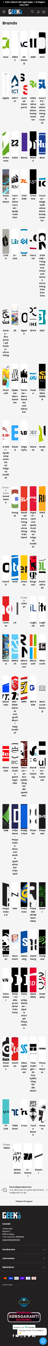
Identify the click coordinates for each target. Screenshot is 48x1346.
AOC (42, 56)
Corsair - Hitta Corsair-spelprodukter (15, 206)
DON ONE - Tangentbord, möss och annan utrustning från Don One (42, 275)
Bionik (33, 159)
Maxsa (6, 662)
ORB (5, 830)
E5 (15, 330)
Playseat (42, 832)
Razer (42, 910)
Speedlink (33, 995)
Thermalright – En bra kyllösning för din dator (33, 1076)
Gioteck (33, 448)
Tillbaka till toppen (24, 1201)
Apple (5, 98)
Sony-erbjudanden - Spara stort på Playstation (24, 1011)
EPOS (33, 330)
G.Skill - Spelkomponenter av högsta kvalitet (6, 462)
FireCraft (6, 392)
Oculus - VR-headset (42, 773)
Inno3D (6, 583)
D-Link (15, 257)
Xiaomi (38, 1171)
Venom (42, 1127)
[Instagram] (21, 1336)
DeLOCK (33, 257)
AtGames (6, 159)
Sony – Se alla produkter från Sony (15, 1003)
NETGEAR (33, 703)
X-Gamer (28, 1172)
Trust (24, 1125)
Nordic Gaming (33, 772)
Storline (15, 1064)
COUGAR (24, 197)
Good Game (6, 499)
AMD (33, 56)
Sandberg (33, 957)
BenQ (24, 157)
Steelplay (42, 995)
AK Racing (24, 60)
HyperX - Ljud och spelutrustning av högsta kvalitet (33, 529)
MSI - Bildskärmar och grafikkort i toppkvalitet (15, 717)
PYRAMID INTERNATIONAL (33, 914)
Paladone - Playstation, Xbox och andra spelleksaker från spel (15, 852)
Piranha (33, 832)
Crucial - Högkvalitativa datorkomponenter (42, 208)
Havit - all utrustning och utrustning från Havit (24, 525)
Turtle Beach (33, 1130)
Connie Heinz (6, 198)
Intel (14, 581)
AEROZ (15, 58)
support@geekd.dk (11, 1239)
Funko (33, 392)
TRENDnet (15, 1127)
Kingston (33, 583)
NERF (24, 701)
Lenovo (6, 624)
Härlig (42, 514)
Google (15, 514)
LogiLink (33, 624)
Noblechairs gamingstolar (15, 775)
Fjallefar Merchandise (15, 396)
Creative (33, 197)
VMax (6, 1147)
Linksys (24, 605)
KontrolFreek (42, 584)
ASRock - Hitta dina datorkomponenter (33, 108)
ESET (42, 330)
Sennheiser (6, 997)
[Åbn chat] (43, 1341)
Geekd (15, 448)
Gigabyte (24, 448)
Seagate (42, 957)
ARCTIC (15, 99)
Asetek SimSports (24, 102)
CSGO (5, 257)
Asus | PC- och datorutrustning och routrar (42, 110)
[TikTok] (25, 1336)
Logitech (42, 624)
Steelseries (6, 1066)
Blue (42, 157)
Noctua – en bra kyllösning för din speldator (24, 781)
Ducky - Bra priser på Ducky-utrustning (6, 343)
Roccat (6, 957)
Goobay (42, 448)
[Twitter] (29, 1336)
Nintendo (6, 769)
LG (14, 622)
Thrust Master (42, 1067)
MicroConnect (24, 663)
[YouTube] (17, 1336)
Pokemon (24, 910)
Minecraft (42, 662)
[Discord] (34, 1336)
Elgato (24, 332)
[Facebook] (13, 1336)
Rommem (15, 957)
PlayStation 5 (6, 911)
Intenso (24, 583)
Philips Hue (24, 832)
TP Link (6, 1127)
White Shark (17, 1171)
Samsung (24, 957)
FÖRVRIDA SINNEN (42, 395)
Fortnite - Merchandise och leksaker (24, 401)
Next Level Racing (42, 706)
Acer (5, 56)
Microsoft (33, 662)
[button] (43, 11)
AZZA (15, 157)
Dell (24, 255)
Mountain (6, 703)
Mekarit (15, 662)
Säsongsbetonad (24, 1067)
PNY (15, 908)
